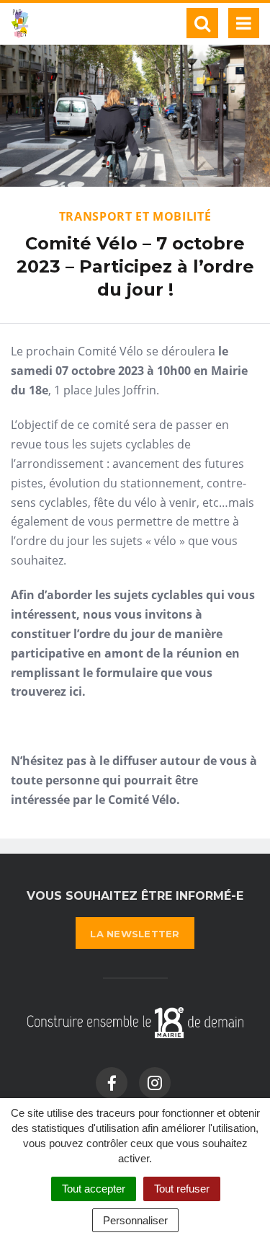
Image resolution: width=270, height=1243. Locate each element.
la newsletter (134, 933)
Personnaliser (135, 1220)
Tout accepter (93, 1188)
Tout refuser (182, 1188)
